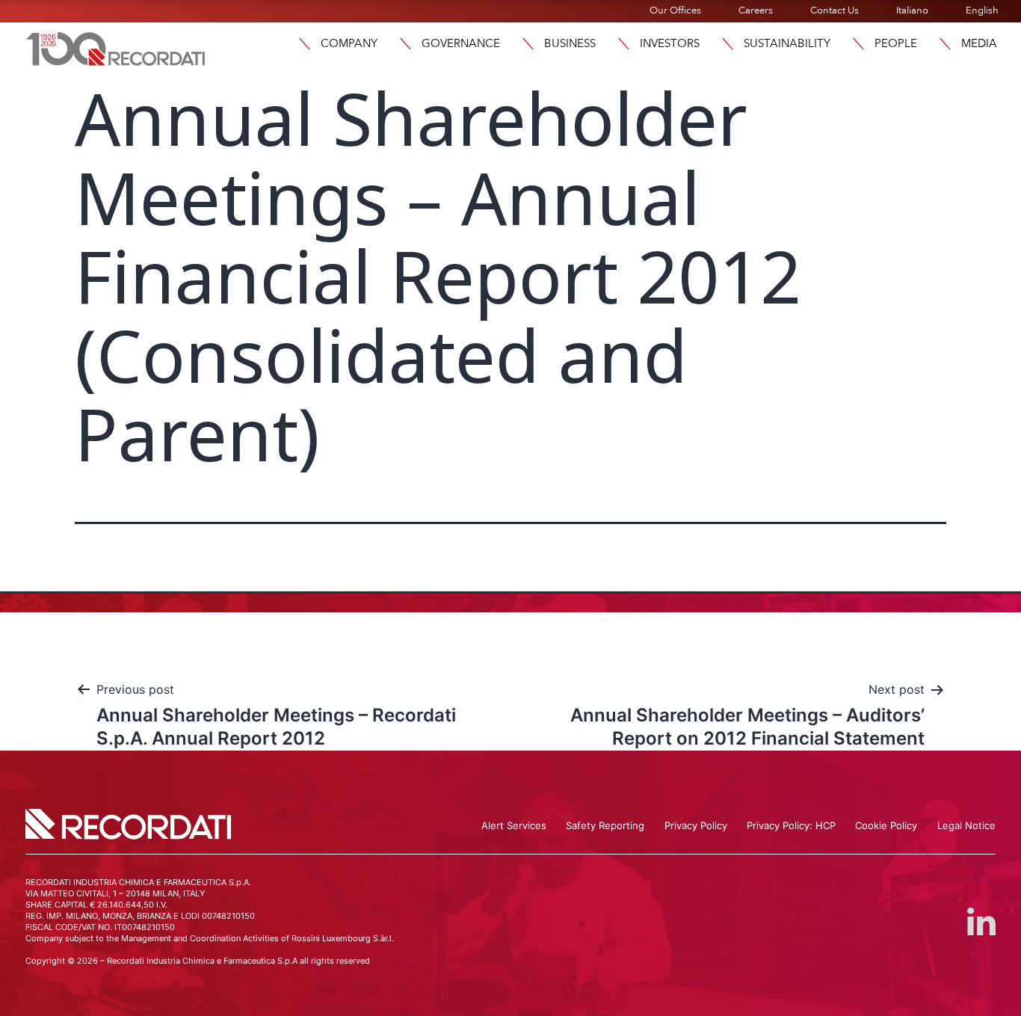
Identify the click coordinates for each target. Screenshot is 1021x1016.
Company (349, 43)
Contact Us (834, 10)
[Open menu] (304, 43)
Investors (670, 43)
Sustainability (787, 43)
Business (570, 43)
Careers (755, 10)
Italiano (912, 10)
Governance (461, 43)
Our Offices (675, 10)
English (982, 10)
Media (979, 43)
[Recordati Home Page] (115, 47)
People (896, 43)
